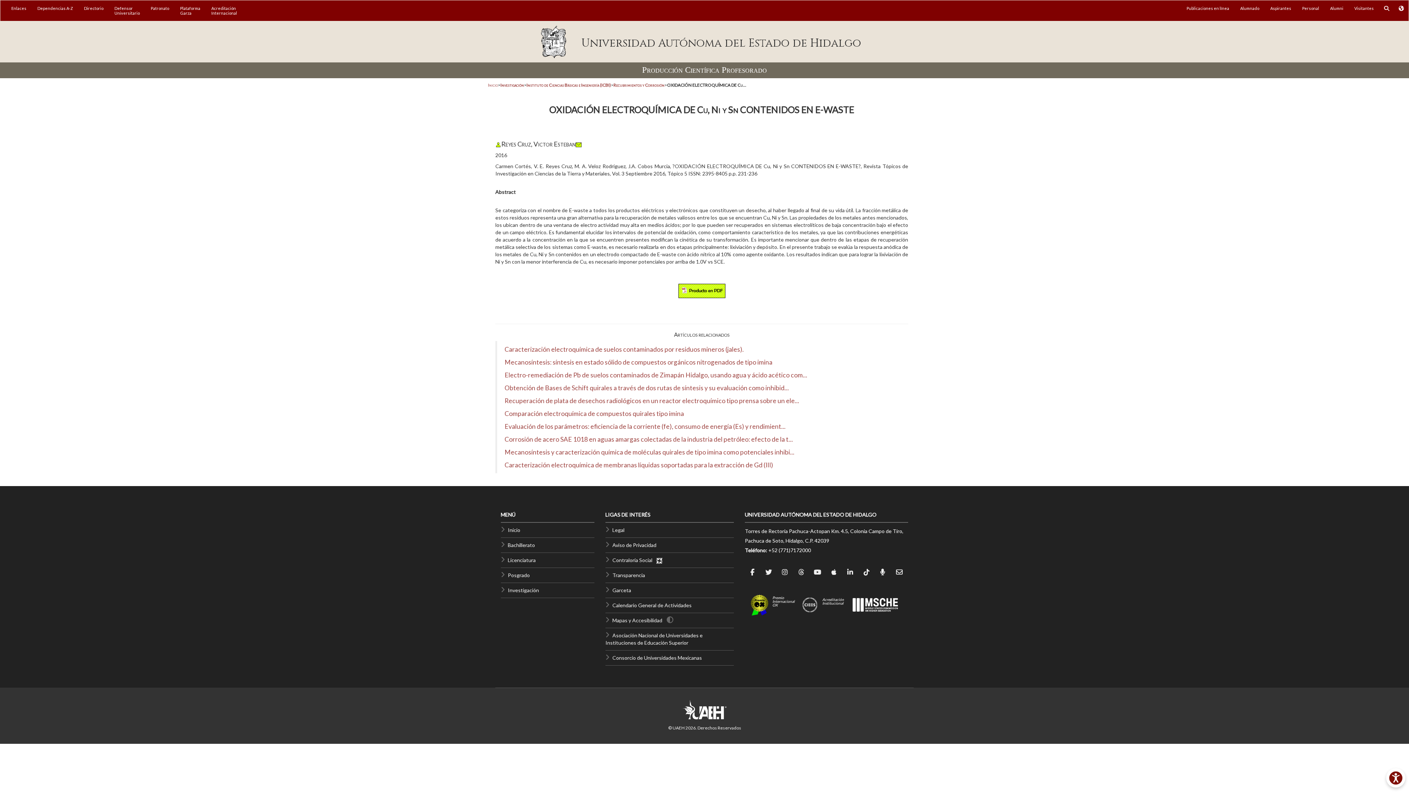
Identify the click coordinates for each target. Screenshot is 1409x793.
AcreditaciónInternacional (224, 10)
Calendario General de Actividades (652, 605)
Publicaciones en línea (1208, 8)
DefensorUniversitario (127, 10)
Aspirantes (1280, 8)
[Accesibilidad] (1395, 777)
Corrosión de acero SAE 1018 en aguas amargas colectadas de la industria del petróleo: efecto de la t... (649, 439)
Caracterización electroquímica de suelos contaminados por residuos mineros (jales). (624, 349)
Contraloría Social (634, 560)
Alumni (1336, 8)
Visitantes (1364, 8)
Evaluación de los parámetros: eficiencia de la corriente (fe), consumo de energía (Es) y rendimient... (645, 426)
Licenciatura (522, 560)
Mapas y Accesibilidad (637, 620)
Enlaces (18, 8)
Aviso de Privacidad (634, 545)
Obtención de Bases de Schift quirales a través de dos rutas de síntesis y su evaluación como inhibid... (647, 388)
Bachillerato (521, 545)
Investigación (523, 590)
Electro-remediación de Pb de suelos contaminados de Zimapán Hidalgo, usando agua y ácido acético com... (656, 375)
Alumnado (1249, 8)
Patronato (160, 8)
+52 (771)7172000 (789, 550)
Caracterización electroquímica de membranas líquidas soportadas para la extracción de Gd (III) (639, 465)
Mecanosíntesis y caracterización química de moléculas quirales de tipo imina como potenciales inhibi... (649, 452)
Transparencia (628, 575)
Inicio (493, 85)
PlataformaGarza (190, 10)
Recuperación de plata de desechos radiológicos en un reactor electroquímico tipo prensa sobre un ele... (652, 401)
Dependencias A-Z (55, 8)
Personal (1310, 8)
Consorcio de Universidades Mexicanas (657, 658)
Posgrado (519, 575)
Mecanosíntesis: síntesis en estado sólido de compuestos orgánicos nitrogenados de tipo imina (638, 362)
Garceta (621, 590)
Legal (618, 530)
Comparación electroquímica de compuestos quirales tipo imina (594, 413)
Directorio (93, 8)
